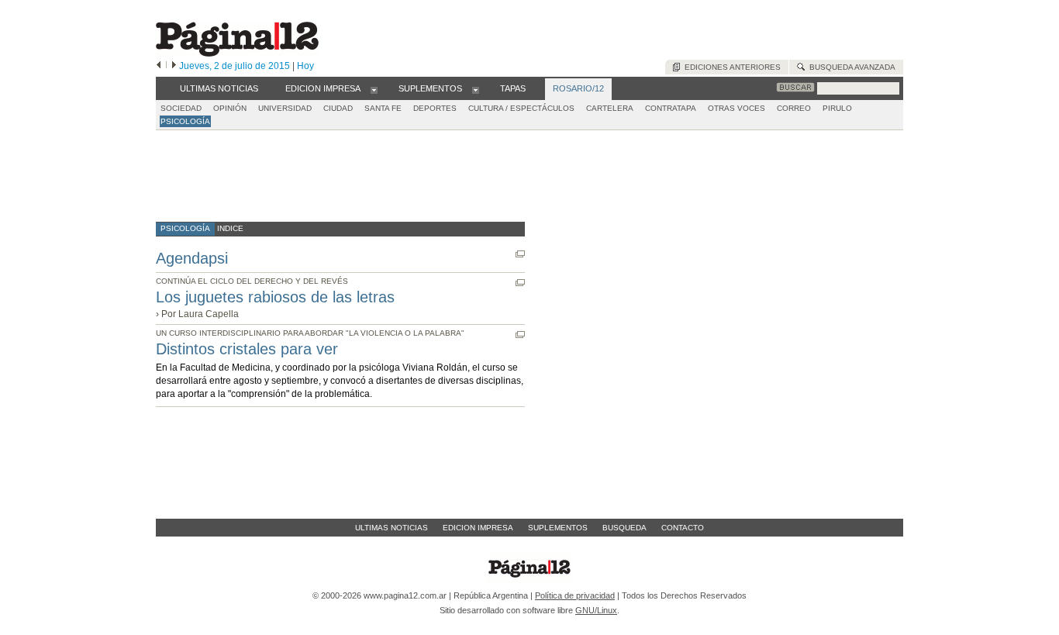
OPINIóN (230, 108)
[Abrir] (374, 89)
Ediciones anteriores (730, 67)
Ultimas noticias (391, 527)
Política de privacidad (575, 595)
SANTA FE (383, 108)
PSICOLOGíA (185, 121)
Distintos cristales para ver (247, 348)
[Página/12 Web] (237, 53)
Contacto (682, 527)
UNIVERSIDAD (285, 108)
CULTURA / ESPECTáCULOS (521, 108)
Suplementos (558, 527)
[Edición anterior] (158, 65)
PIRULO (837, 108)
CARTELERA (609, 108)
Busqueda (624, 527)
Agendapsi (192, 258)
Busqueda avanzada (850, 67)
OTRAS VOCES (736, 108)
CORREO (794, 108)
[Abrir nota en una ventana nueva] (520, 254)
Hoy (305, 65)
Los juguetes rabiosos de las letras (275, 296)
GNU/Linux (596, 610)
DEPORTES (435, 108)
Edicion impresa (478, 527)
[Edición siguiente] (174, 65)
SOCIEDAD (181, 108)
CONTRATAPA (670, 108)
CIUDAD (338, 108)
